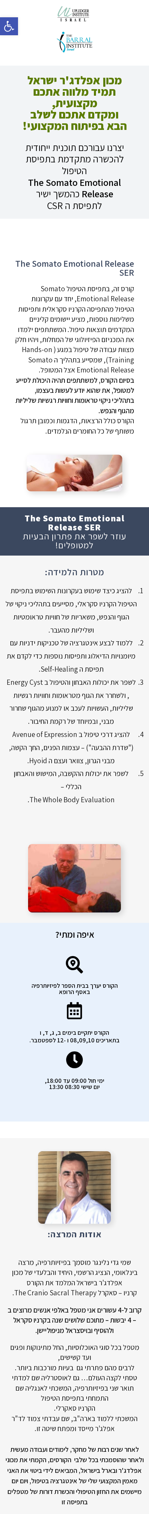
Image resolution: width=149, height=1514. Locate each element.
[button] (9, 26)
